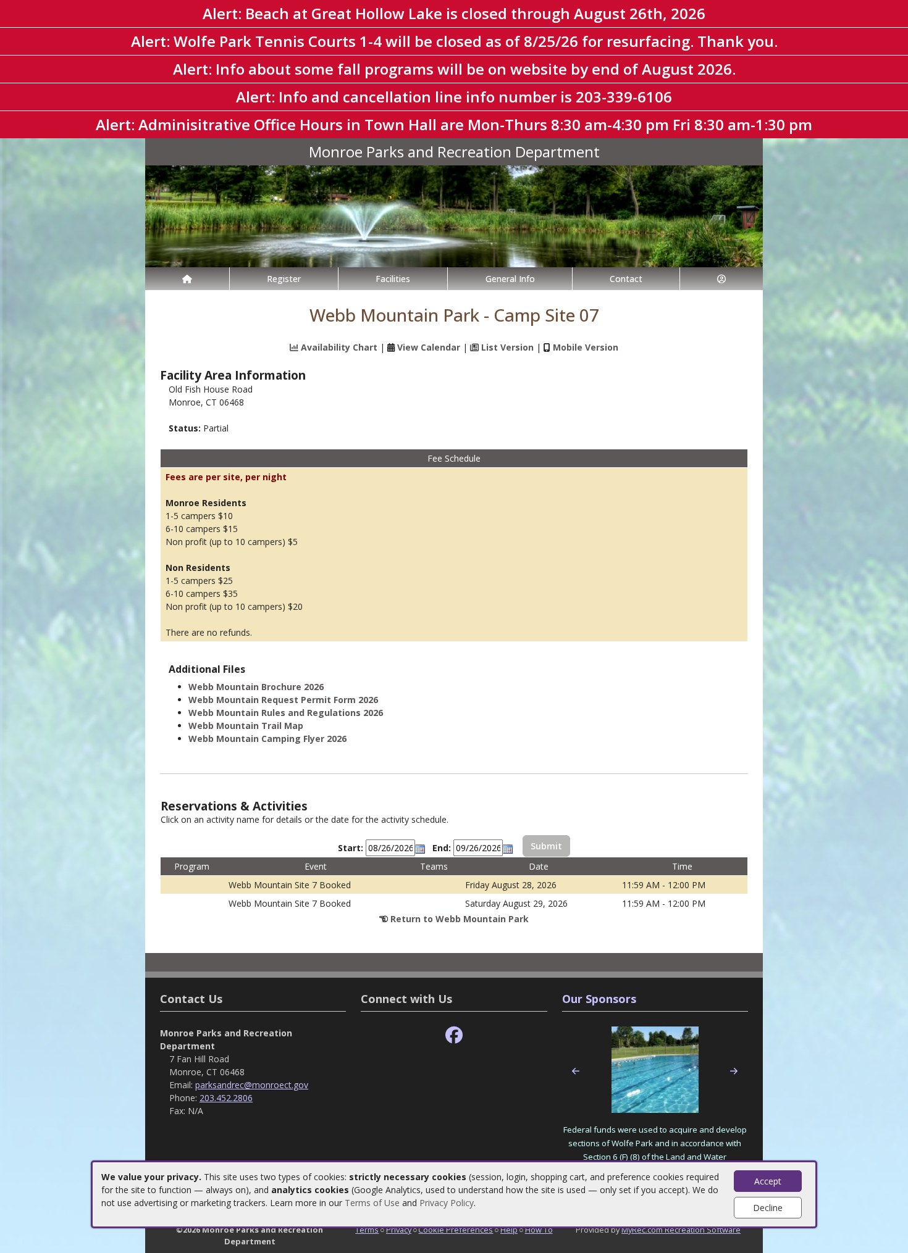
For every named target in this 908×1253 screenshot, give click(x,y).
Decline (768, 1207)
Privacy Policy (446, 1203)
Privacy (398, 1229)
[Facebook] (454, 1035)
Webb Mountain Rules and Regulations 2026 (285, 712)
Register (284, 279)
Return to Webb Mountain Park (459, 919)
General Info (510, 279)
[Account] (721, 278)
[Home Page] (187, 278)
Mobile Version (585, 347)
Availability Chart (337, 347)
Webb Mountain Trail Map (245, 725)
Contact (626, 279)
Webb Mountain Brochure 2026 (256, 687)
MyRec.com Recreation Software (681, 1229)
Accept (767, 1181)
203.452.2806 (226, 1098)
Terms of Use (372, 1203)
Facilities (393, 279)
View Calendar (428, 347)
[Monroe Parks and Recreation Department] (454, 215)
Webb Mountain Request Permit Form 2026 (283, 700)
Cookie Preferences (455, 1229)
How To (539, 1229)
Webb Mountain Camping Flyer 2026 (267, 738)
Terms (367, 1229)
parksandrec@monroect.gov (251, 1085)
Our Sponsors (599, 998)
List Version (507, 347)
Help (509, 1229)
